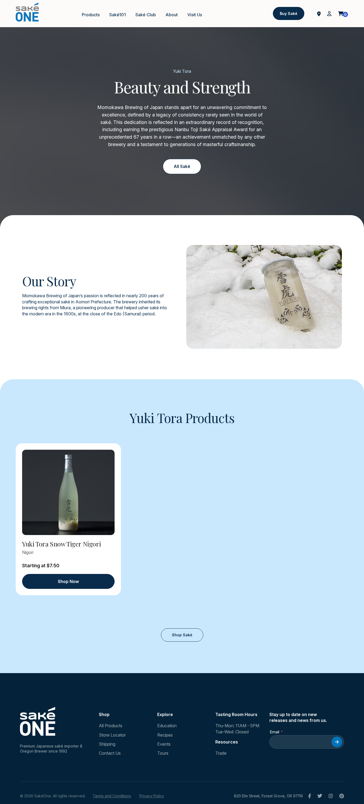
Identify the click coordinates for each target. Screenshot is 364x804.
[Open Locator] (319, 13)
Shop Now (68, 581)
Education (167, 725)
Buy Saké (288, 13)
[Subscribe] (336, 742)
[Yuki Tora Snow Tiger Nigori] (68, 492)
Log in (329, 14)
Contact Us (110, 753)
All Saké (182, 166)
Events (164, 744)
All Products (110, 725)
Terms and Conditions (112, 796)
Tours (162, 753)
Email (274, 731)
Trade (221, 753)
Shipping (107, 744)
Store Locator (112, 735)
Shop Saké (182, 635)
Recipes (165, 735)
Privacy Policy (151, 796)
